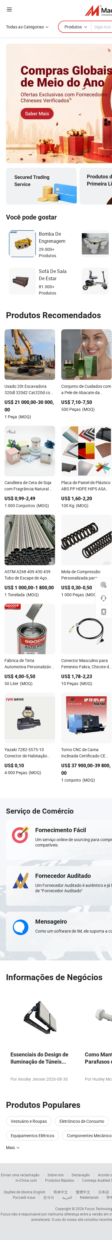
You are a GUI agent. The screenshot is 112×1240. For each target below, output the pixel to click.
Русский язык (24, 1197)
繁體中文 (83, 1191)
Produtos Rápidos (59, 1180)
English (39, 1191)
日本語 (103, 1191)
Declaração (81, 1174)
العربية (67, 1197)
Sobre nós (55, 1174)
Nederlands (89, 1197)
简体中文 (60, 1191)
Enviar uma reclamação (20, 1174)
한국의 (48, 1197)
